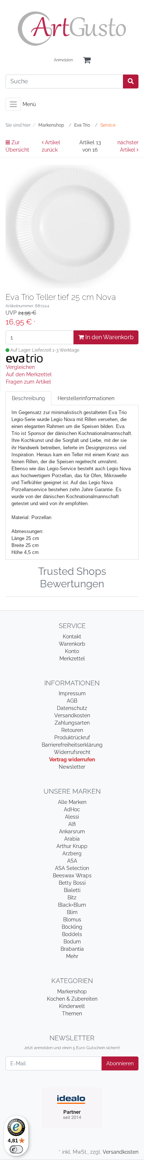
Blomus (72, 919)
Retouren (72, 730)
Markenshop (72, 991)
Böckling (72, 927)
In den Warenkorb (109, 337)
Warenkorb (72, 644)
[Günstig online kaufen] (72, 28)
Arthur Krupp (72, 846)
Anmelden (63, 60)
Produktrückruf (72, 737)
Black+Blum (72, 905)
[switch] (16, 1149)
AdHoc (72, 809)
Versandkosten (72, 715)
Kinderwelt (72, 1006)
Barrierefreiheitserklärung (72, 745)
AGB (72, 701)
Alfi (72, 824)
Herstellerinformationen (86, 398)
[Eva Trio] (24, 358)
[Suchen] (130, 81)
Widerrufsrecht (72, 752)
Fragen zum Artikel (28, 382)
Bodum (72, 942)
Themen (72, 1013)
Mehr (72, 956)
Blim (72, 912)
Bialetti (72, 890)
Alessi (72, 817)
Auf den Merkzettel (29, 374)
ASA (72, 861)
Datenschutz (72, 708)
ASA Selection (72, 868)
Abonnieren (120, 1063)
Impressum (72, 693)
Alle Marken (72, 802)
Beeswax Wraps (72, 875)
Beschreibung (28, 398)
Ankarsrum (72, 831)
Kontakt (72, 636)
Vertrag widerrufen (72, 759)
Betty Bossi (72, 883)
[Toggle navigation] (13, 104)
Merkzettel (72, 658)
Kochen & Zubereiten (72, 999)
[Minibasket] (87, 60)
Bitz (72, 897)
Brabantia (72, 949)
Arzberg (72, 853)
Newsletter (72, 767)
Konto (72, 651)
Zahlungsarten (72, 723)
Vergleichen (20, 367)
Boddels (72, 934)
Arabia (72, 839)
